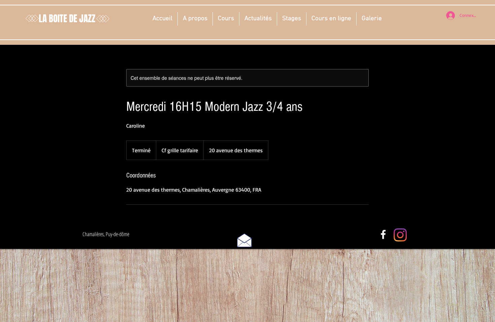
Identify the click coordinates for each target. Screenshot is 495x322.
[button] (195, 19)
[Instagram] (400, 235)
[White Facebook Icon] (383, 234)
